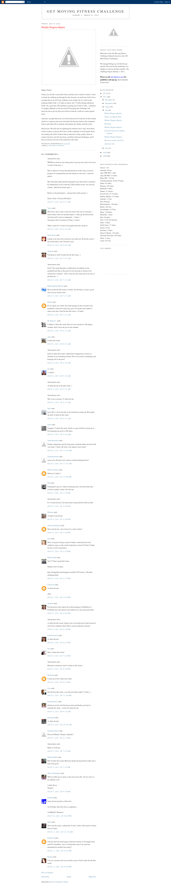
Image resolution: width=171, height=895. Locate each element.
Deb (48, 483)
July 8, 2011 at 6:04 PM (58, 613)
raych (49, 424)
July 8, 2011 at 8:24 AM (59, 344)
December (109, 100)
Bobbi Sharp (52, 557)
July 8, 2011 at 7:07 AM (59, 258)
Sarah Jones (51, 235)
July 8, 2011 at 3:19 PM (58, 551)
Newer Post (45, 876)
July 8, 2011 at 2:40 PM (58, 532)
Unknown (51, 584)
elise (49, 688)
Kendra (50, 857)
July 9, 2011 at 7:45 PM (58, 751)
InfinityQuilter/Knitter (55, 286)
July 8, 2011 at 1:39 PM (58, 493)
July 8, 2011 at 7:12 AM (59, 280)
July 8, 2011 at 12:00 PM (59, 477)
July (107, 110)
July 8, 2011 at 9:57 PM (58, 682)
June (107, 148)
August (108, 106)
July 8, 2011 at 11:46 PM (59, 695)
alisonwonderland (53, 525)
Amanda (50, 251)
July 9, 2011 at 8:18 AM (59, 711)
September (109, 103)
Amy (49, 337)
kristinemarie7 (52, 701)
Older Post (92, 876)
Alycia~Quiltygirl (53, 773)
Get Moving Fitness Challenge (86, 11)
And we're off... (109, 144)
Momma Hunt (52, 757)
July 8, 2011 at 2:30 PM (58, 519)
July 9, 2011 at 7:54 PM (58, 767)
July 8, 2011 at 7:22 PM (58, 656)
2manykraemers (53, 440)
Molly (49, 302)
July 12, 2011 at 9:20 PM (59, 866)
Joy (48, 369)
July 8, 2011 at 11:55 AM (59, 463)
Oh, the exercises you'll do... (114, 140)
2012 (105, 93)
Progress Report (56, 145)
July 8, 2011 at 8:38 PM (58, 669)
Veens (49, 208)
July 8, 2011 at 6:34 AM (59, 229)
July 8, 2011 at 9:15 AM (59, 389)
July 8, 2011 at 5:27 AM (59, 202)
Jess (48, 648)
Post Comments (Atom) (59, 882)
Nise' (49, 408)
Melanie (50, 512)
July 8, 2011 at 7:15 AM (59, 296)
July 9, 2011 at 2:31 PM (58, 738)
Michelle (50, 675)
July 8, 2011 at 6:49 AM (59, 245)
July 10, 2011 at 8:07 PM (59, 816)
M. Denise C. (52, 321)
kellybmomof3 (52, 635)
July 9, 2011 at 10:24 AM (59, 724)
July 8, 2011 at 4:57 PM (58, 578)
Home (69, 876)
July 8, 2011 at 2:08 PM (58, 506)
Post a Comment (47, 872)
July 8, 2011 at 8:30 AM (59, 363)
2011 (105, 97)
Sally (49, 822)
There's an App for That (112, 117)
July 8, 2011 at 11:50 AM (59, 450)
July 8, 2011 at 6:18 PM (58, 629)
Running (107, 123)
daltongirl (51, 717)
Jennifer (50, 797)
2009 (105, 156)
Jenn (49, 538)
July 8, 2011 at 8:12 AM (59, 330)
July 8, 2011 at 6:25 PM (58, 642)
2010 (105, 152)
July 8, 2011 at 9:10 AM (59, 376)
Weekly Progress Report (113, 113)
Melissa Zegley (53, 470)
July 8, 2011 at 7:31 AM (59, 315)
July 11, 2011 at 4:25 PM (59, 850)
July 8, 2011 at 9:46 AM (59, 434)
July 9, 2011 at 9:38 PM (58, 791)
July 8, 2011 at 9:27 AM (59, 418)
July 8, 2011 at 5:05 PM (58, 597)
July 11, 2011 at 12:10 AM (60, 832)
